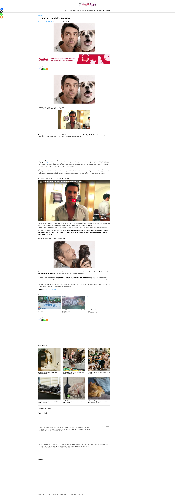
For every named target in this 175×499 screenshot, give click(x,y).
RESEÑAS (99, 10)
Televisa (49, 163)
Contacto (108, 10)
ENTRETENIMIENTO (87, 10)
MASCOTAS (73, 10)
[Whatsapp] (44, 69)
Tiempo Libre (41, 22)
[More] (47, 69)
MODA (79, 10)
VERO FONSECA (95, 444)
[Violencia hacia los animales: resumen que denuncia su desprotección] (73, 302)
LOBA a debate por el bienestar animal (46, 309)
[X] (42, 69)
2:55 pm (107, 444)
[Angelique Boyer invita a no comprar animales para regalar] (98, 302)
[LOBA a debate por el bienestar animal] (49, 302)
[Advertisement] (74, 148)
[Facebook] (39, 69)
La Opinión (47, 289)
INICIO (66, 10)
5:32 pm (107, 426)
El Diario (54, 289)
